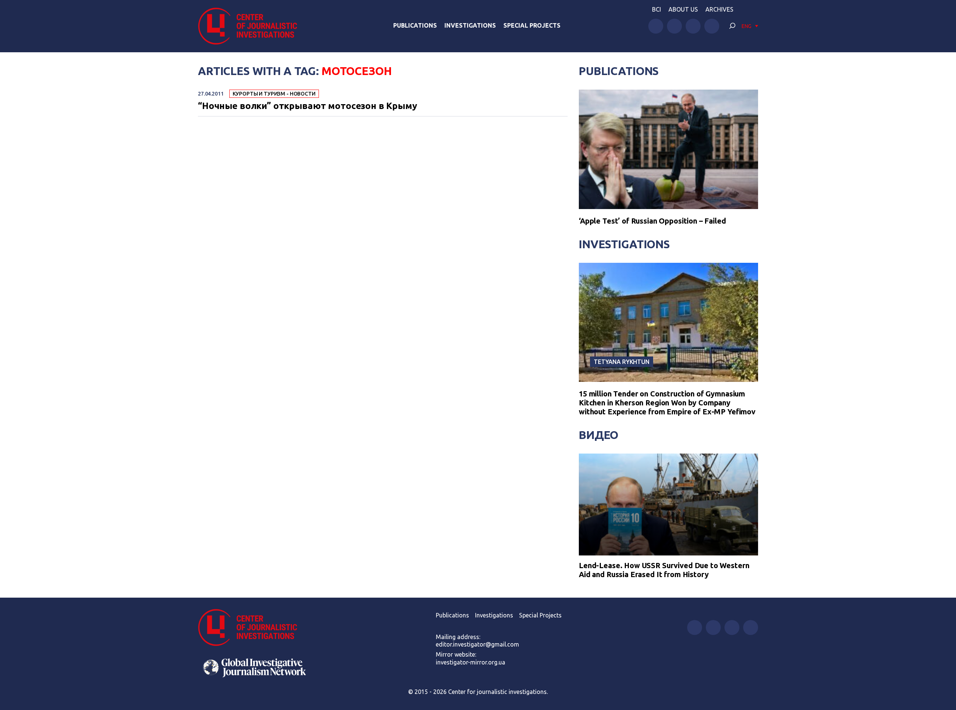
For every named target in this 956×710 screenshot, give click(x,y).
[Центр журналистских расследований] (251, 26)
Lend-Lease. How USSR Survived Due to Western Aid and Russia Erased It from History (664, 570)
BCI (656, 9)
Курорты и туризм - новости (274, 94)
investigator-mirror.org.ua (470, 662)
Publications (415, 25)
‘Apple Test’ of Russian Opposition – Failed (652, 221)
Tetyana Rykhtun (621, 361)
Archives (719, 9)
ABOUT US (683, 9)
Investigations (470, 25)
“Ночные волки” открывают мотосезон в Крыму (307, 106)
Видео (598, 435)
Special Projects (532, 25)
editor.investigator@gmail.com (477, 644)
